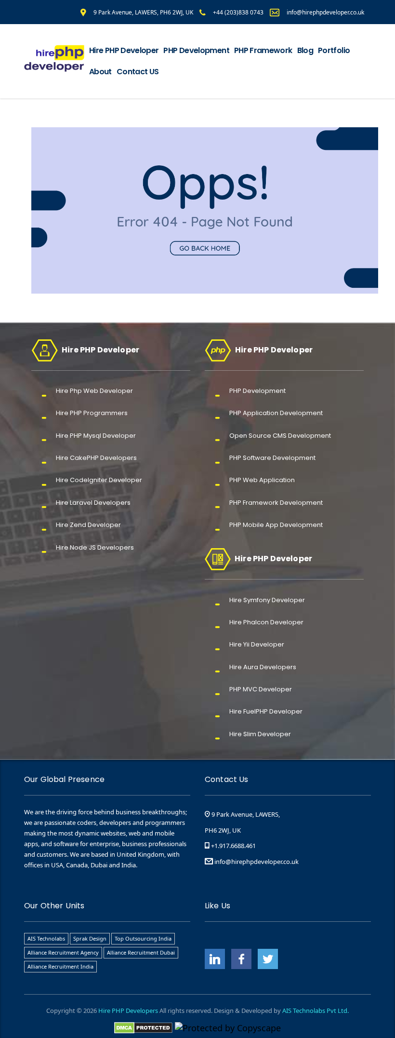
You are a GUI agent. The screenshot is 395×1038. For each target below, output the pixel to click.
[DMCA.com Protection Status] (143, 1027)
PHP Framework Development (276, 502)
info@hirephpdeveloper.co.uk (256, 861)
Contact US (138, 71)
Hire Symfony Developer (267, 600)
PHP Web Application (262, 480)
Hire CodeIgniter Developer (99, 480)
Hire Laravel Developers (93, 502)
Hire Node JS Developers (95, 547)
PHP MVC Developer (260, 689)
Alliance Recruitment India (60, 966)
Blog (305, 50)
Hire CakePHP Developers (96, 457)
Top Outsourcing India (143, 938)
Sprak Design (89, 938)
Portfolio (334, 50)
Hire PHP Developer (123, 50)
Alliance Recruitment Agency (63, 952)
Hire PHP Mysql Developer (96, 435)
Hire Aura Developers (262, 667)
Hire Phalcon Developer (266, 622)
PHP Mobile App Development (276, 524)
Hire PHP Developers (128, 1010)
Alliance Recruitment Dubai (141, 952)
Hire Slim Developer (260, 734)
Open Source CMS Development (280, 435)
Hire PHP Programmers (92, 413)
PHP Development (196, 50)
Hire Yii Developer (256, 644)
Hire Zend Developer (88, 524)
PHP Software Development (272, 457)
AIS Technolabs (46, 938)
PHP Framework (263, 50)
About (100, 71)
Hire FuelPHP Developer (266, 711)
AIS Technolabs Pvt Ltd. (315, 1010)
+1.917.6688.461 (233, 845)
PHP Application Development (276, 413)
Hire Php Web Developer (94, 390)
